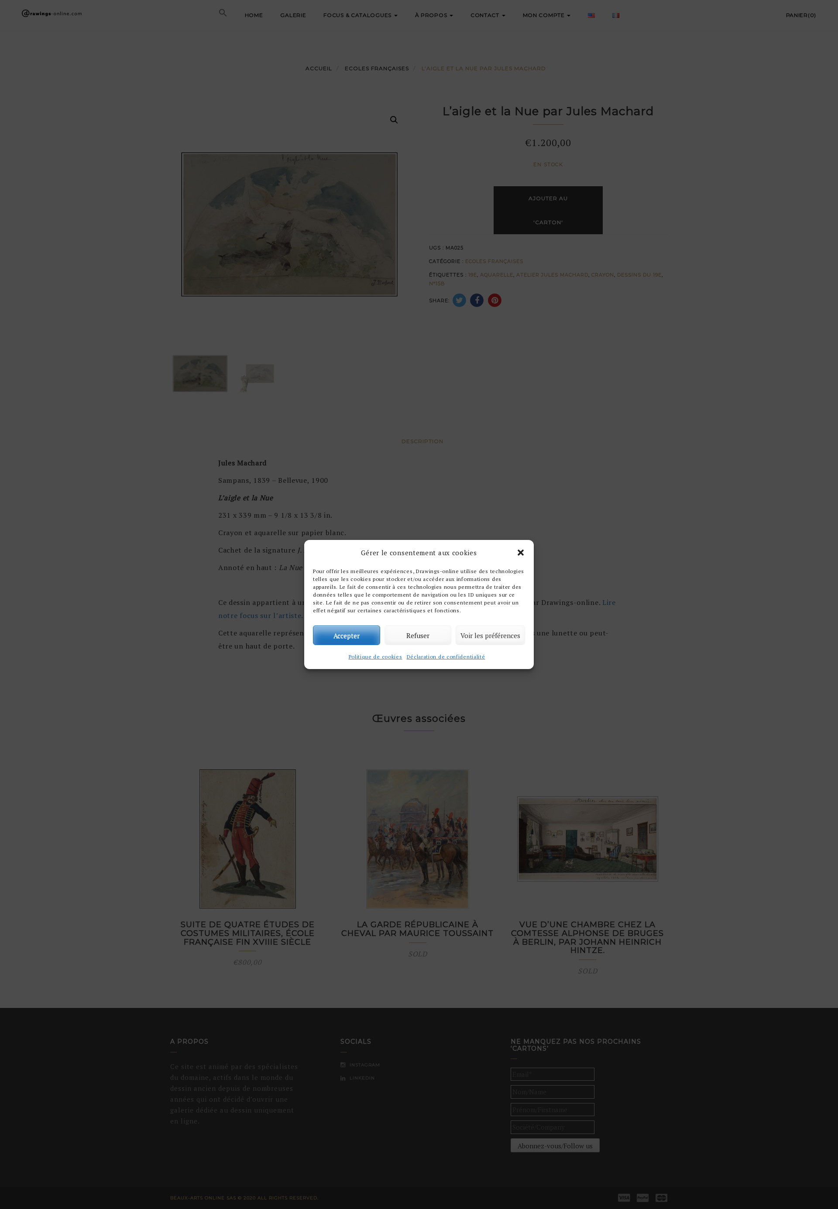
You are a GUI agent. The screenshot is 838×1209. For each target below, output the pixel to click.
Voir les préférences (490, 635)
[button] (520, 552)
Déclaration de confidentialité (446, 656)
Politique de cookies (375, 656)
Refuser (417, 635)
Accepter (346, 635)
